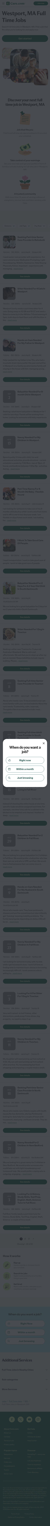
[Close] (44, 743)
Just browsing (25, 777)
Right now (25, 760)
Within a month (25, 769)
